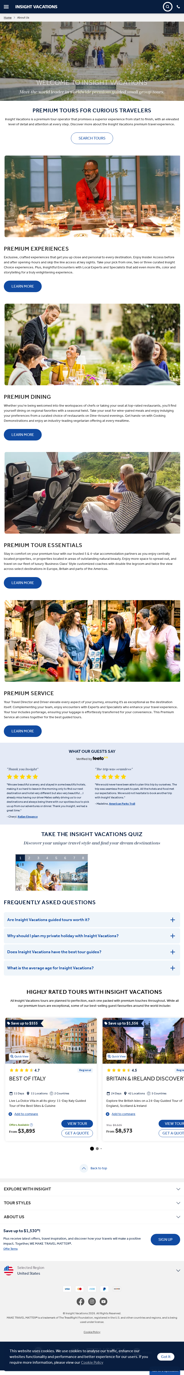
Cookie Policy (92, 1362)
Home (8, 17)
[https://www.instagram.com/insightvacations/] (94, 1301)
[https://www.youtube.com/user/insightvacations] (103, 1301)
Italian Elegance (28, 816)
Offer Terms (10, 1248)
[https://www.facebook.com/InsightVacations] (82, 1301)
